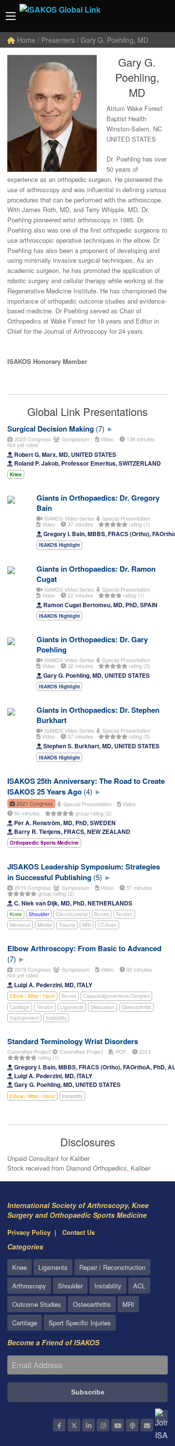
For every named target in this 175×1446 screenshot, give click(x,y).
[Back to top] (143, 1385)
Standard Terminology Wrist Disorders (72, 1041)
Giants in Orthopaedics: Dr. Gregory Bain (97, 502)
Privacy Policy (29, 1232)
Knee (16, 914)
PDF (120, 1051)
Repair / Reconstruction (112, 1267)
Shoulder (39, 914)
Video (106, 439)
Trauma (67, 925)
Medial (44, 925)
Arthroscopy (29, 1285)
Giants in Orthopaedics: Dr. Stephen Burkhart (97, 715)
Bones (101, 914)
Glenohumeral (72, 914)
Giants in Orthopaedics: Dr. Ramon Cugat (96, 573)
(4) (88, 791)
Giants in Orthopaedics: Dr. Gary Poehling (92, 644)
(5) (97, 877)
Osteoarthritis (136, 1007)
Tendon (124, 914)
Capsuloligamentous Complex (116, 996)
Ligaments (72, 1007)
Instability (56, 1017)
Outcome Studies (36, 1304)
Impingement (24, 1017)
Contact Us (78, 1232)
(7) (100, 428)
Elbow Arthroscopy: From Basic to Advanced (84, 948)
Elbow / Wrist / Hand (32, 996)
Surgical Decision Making (50, 428)
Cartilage (20, 1007)
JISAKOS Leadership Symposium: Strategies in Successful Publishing (83, 872)
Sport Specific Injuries (80, 1322)
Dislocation (102, 1007)
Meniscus (20, 925)
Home (25, 40)
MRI (86, 925)
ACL (139, 1285)
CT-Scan (107, 925)
